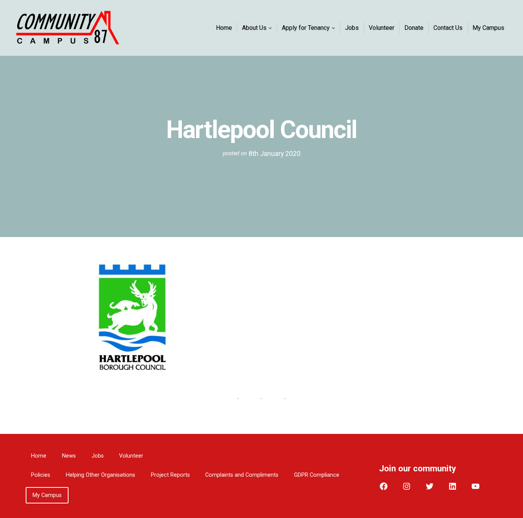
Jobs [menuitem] (352, 27)
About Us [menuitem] (254, 27)
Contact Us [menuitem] (448, 27)
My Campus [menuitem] (488, 27)
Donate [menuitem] (413, 27)
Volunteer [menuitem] (381, 27)
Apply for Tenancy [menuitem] (306, 27)
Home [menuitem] (224, 27)
